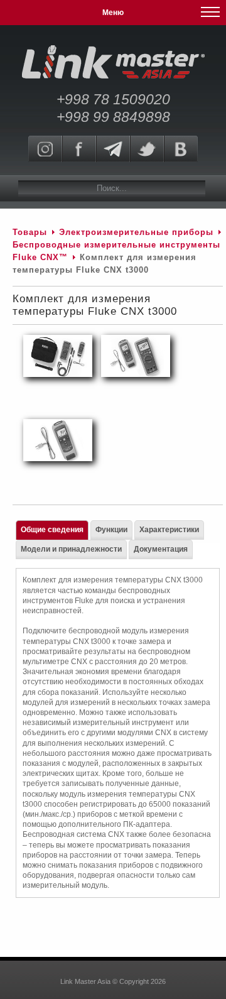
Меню (113, 12)
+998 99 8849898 (113, 117)
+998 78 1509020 (113, 99)
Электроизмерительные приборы (138, 232)
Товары (30, 232)
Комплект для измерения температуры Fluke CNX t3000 (95, 305)
